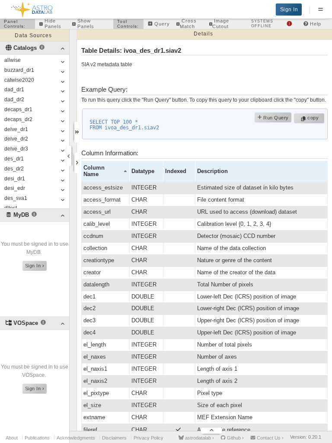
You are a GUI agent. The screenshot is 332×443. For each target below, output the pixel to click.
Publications (37, 437)
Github (235, 437)
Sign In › (35, 265)
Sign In (289, 9)
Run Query (275, 117)
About (12, 437)
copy (314, 117)
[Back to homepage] (32, 8)
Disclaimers (114, 437)
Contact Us (269, 437)
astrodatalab (199, 437)
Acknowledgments (76, 437)
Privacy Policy (148, 437)
